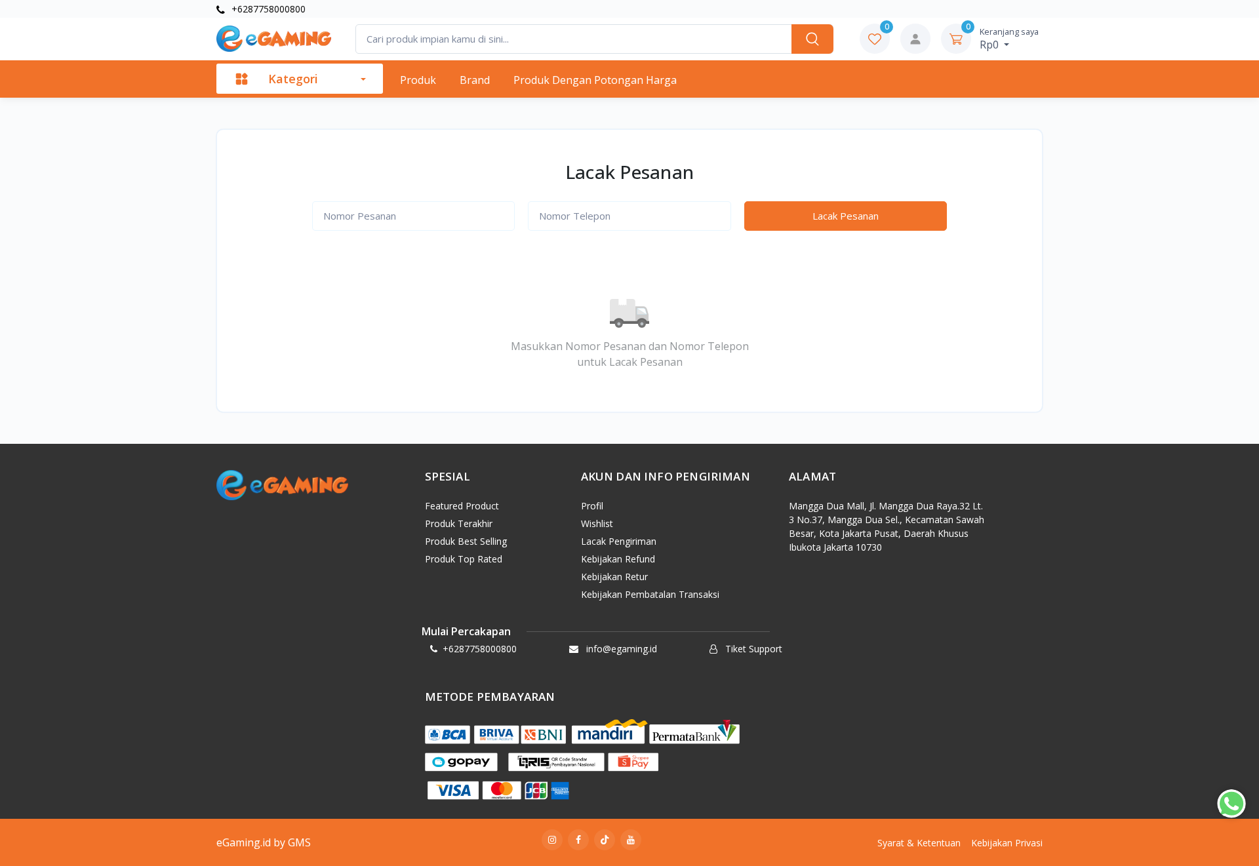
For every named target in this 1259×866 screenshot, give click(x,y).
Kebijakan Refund (618, 559)
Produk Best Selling (466, 541)
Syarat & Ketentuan (919, 842)
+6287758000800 (267, 9)
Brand (475, 80)
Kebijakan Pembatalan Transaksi (650, 594)
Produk (418, 80)
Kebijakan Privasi (1007, 842)
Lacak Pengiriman (618, 541)
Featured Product (462, 506)
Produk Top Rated (463, 559)
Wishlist (597, 523)
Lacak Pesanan (845, 215)
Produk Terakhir (458, 523)
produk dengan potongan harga (595, 80)
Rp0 (1009, 39)
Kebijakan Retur (614, 576)
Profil (592, 506)
